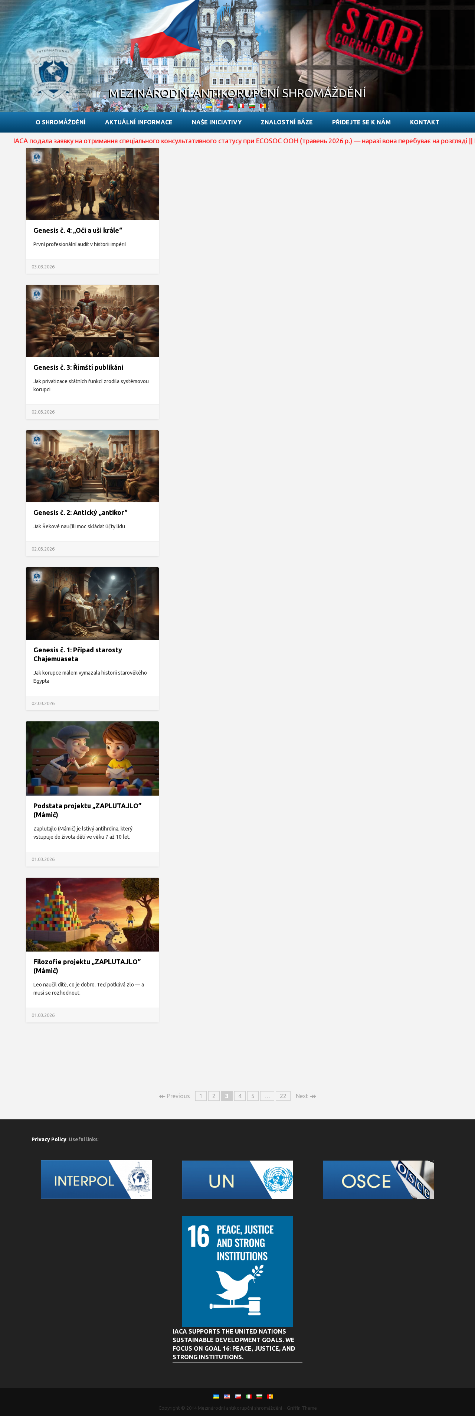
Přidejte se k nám (361, 122)
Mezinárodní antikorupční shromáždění (237, 92)
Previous (174, 1096)
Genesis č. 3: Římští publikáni (78, 367)
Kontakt (424, 122)
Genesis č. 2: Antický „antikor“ (80, 512)
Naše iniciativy (217, 122)
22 (283, 1096)
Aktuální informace (139, 122)
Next (306, 1096)
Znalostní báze (287, 122)
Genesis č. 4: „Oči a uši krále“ (77, 230)
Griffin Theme (302, 1407)
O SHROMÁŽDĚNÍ (61, 122)
